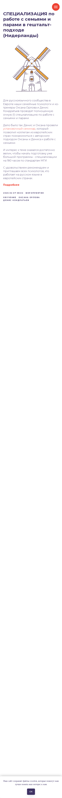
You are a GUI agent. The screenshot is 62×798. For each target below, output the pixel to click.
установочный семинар (19, 128)
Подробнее (11, 184)
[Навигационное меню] (56, 7)
